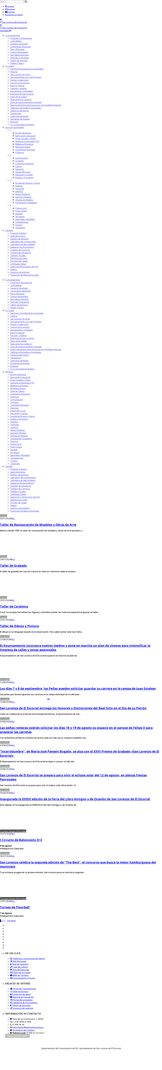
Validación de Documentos (24, 1002)
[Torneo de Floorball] (49, 898)
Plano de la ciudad (18, 96)
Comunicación (21, 158)
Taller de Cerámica (14, 606)
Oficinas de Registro (24, 199)
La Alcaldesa (16, 41)
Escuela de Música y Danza (27, 183)
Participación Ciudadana (26, 202)
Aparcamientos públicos (21, 99)
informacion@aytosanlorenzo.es (28, 1027)
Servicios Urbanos (23, 197)
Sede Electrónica (20, 991)
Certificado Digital (18, 263)
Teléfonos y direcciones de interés (28, 958)
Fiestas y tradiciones (19, 80)
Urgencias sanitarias (19, 116)
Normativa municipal (19, 55)
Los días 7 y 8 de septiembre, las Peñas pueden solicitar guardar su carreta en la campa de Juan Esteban (78, 688)
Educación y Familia (24, 174)
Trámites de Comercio (20, 250)
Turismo (19, 224)
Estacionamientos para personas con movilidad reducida (35, 105)
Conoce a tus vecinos (19, 82)
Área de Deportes (20, 969)
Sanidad (18, 213)
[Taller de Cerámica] (25, 597)
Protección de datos (21, 994)
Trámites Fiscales (18, 255)
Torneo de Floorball (15, 907)
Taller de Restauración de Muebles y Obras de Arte (38, 524)
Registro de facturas (19, 238)
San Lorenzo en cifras (20, 74)
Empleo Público (17, 63)
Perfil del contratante (19, 57)
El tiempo (14, 121)
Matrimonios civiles (18, 499)
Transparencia (21, 222)
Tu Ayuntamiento (12, 35)
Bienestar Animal (22, 146)
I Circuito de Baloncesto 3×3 (21, 840)
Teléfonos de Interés (19, 355)
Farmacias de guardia (19, 119)
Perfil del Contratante (19, 302)
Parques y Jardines (18, 88)
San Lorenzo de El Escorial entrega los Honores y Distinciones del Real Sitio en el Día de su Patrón (73, 708)
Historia (13, 71)
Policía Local (20, 208)
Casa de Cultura (17, 391)
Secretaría (19, 216)
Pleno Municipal (17, 49)
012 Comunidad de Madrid (22, 124)
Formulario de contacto (23, 1030)
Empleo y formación (19, 419)
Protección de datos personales (24, 275)
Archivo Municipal (23, 133)
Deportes (19, 169)
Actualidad (5, 636)
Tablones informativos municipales (25, 107)
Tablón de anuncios (19, 60)
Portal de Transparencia (21, 38)
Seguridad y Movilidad (25, 219)
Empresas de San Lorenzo (22, 94)
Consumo (19, 160)
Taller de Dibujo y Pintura (19, 626)
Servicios (14, 127)
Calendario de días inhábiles (22, 244)
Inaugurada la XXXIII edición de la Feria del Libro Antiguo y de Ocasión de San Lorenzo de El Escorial (75, 799)
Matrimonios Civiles (19, 258)
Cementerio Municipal (25, 149)
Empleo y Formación (24, 177)
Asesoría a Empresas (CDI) (27, 141)
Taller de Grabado (13, 565)
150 (8, 920)
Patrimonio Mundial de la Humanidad (26, 68)
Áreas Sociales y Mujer (25, 138)
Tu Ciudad (9, 310)
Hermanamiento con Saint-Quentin (25, 77)
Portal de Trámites (18, 469)
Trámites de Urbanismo (20, 252)
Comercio (19, 152)
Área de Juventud (20, 964)
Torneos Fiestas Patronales (13, 831)
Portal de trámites (18, 233)
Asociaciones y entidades (21, 91)
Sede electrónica (17, 236)
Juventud (19, 191)
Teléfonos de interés (19, 110)
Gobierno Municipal (19, 43)
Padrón (13, 269)
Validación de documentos (22, 247)
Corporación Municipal (20, 46)
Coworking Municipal (19, 405)
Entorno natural (17, 85)
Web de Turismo (20, 975)
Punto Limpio (21, 211)
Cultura (18, 166)
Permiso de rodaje (18, 502)
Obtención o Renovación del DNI (25, 497)
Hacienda (19, 188)
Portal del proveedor (23, 999)
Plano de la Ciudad (21, 972)
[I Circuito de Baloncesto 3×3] (49, 831)
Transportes (15, 113)
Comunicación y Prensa (23, 978)
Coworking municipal (24, 163)
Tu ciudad (9, 66)
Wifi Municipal (19, 961)
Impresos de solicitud (19, 272)
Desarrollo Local (22, 172)
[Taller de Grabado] (26, 556)
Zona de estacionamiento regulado (26, 102)
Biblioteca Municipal (24, 144)
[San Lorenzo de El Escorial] (13, 22)
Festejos (19, 185)
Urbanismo (20, 227)
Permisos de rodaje (19, 261)
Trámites (9, 230)
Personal (14, 441)
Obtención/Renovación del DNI (24, 266)
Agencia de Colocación (25, 135)
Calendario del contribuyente (23, 241)
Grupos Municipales (19, 52)
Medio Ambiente (22, 194)
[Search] (1, 25)
